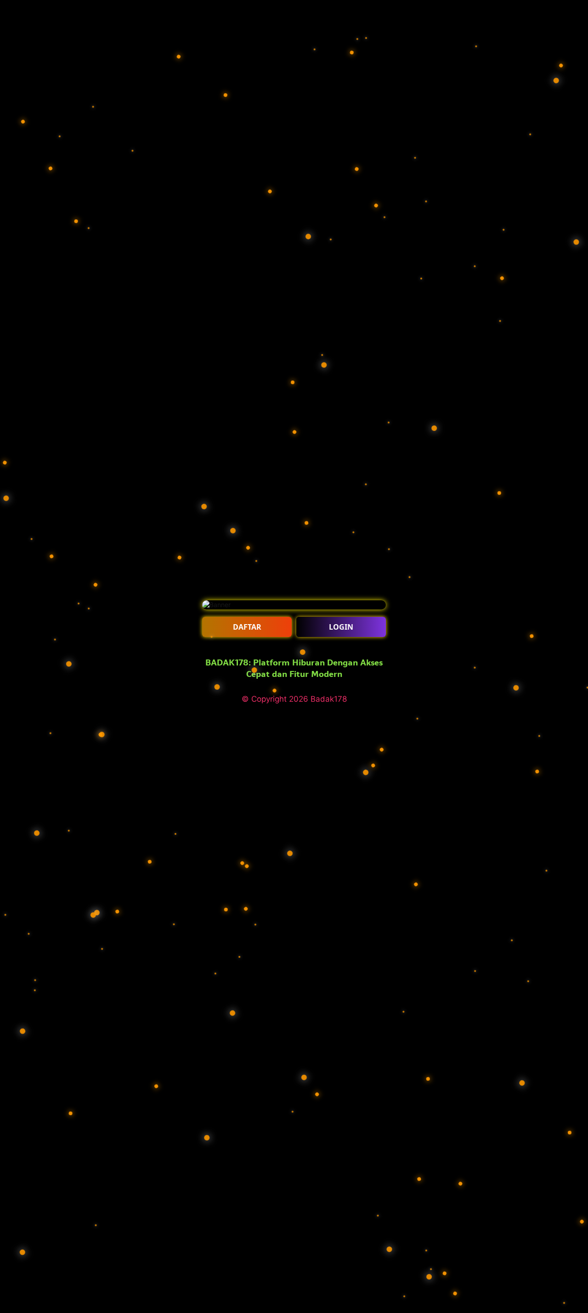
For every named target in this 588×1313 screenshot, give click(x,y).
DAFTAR (247, 627)
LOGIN (341, 627)
